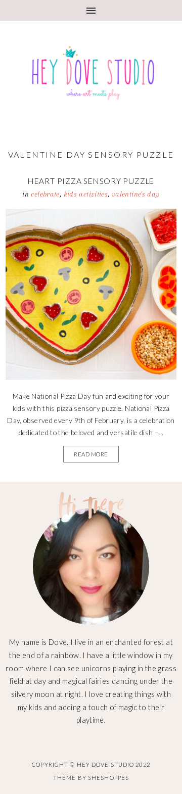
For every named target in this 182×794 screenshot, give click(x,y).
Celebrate (45, 194)
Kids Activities (86, 194)
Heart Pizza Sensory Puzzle (91, 180)
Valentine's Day (136, 194)
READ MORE (91, 454)
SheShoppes (108, 777)
